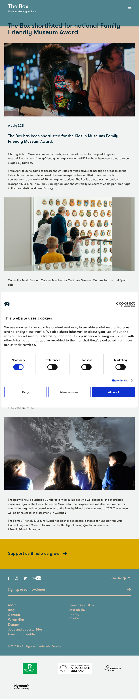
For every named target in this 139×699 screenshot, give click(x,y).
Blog (11, 610)
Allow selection (69, 392)
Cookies (75, 618)
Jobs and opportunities (25, 629)
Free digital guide (21, 634)
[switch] (52, 367)
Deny (25, 392)
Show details (119, 380)
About (12, 605)
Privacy (74, 614)
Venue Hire (16, 620)
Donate (13, 625)
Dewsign (57, 646)
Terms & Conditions (82, 605)
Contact (14, 615)
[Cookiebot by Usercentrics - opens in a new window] (119, 304)
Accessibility (77, 609)
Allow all (113, 392)
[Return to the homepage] (18, 6)
